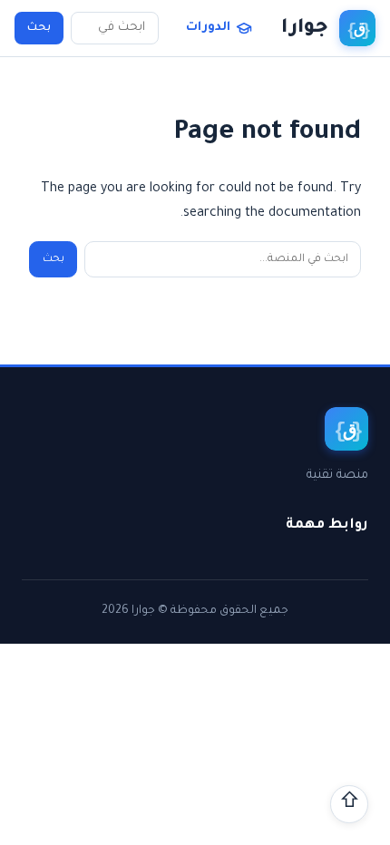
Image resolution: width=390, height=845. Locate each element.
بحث (39, 28)
